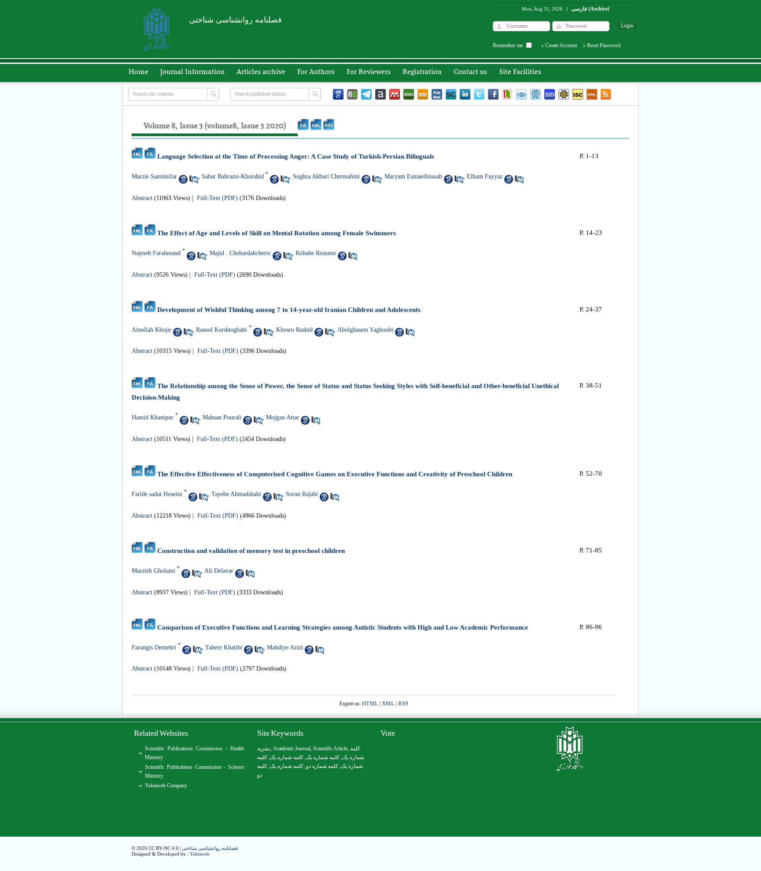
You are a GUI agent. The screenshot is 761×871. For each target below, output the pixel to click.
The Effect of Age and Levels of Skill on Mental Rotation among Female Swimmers (276, 233)
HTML (370, 703)
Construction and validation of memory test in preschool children (251, 550)
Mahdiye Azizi (285, 647)
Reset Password (604, 45)
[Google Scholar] (338, 94)
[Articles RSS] (606, 94)
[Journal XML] (592, 94)
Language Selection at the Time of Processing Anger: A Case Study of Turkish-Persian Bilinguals (295, 156)
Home (138, 72)
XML (388, 703)
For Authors (316, 72)
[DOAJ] (408, 94)
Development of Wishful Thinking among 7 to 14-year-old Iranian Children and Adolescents (289, 309)
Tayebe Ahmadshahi (236, 494)
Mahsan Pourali (222, 417)
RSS (403, 703)
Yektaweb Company (166, 785)
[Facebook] (493, 94)
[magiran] (507, 94)
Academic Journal (291, 748)
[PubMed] (437, 94)
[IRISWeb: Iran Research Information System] (521, 94)
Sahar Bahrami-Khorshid (233, 176)
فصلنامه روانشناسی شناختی (210, 848)
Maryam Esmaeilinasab (413, 176)
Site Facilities (520, 72)
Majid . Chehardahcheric (240, 253)
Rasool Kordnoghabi (221, 329)
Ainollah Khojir (151, 329)
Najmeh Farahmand (156, 253)
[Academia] (380, 94)
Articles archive (260, 72)
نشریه (263, 748)
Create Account (561, 45)
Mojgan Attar (282, 417)
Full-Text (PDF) (217, 198)
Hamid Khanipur (153, 417)
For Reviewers (369, 72)
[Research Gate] (352, 94)
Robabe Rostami (316, 253)
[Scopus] (451, 94)
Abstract (142, 198)
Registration (422, 72)
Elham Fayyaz (484, 176)
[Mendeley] (394, 94)
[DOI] (422, 94)
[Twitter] (479, 94)
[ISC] (578, 94)
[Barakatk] (535, 94)
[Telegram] (366, 94)
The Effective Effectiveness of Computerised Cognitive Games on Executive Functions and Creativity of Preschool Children (334, 474)
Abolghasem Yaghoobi (365, 329)
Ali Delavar (218, 570)
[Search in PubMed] (193, 179)
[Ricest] (563, 94)
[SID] (549, 94)
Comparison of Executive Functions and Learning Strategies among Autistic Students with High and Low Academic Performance (342, 627)
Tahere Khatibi (223, 647)
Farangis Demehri (154, 647)
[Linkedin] (465, 94)
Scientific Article (330, 748)
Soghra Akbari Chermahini (326, 176)
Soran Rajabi (302, 494)
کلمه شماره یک (286, 757)
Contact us (470, 72)
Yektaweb (200, 853)
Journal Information (192, 72)
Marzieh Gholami (153, 570)
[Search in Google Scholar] (183, 179)
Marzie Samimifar (154, 176)
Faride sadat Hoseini (157, 494)
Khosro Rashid (294, 329)
